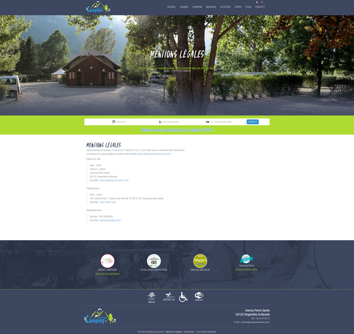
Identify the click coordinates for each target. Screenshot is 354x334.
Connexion (189, 331)
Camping (197, 6)
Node (166, 70)
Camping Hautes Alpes (246, 269)
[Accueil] (99, 7)
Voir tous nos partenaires (108, 273)
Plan (248, 6)
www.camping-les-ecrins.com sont (154, 153)
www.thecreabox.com (110, 220)
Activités (225, 6)
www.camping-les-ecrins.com (114, 180)
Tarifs (238, 6)
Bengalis (211, 6)
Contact (260, 6)
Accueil (171, 6)
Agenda (184, 6)
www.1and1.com (108, 202)
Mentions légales (174, 331)
